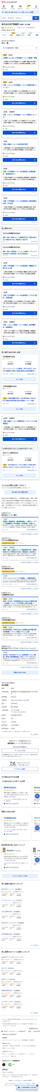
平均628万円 (31, 27)
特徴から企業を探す (15, 1045)
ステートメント (8, 1085)
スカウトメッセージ (7, 1040)
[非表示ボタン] (37, 1085)
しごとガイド (31, 1054)
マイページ (36, 8)
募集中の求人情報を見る (12, 803)
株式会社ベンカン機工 (9, 515)
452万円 (18, 963)
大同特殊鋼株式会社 (9, 620)
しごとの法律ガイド (21, 1054)
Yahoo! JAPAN (27, 1080)
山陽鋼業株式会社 (8, 595)
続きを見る (31, 374)
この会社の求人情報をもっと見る (28, 534)
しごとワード (5, 1056)
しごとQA (12, 8)
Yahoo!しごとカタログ (9, 1031)
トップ (4, 35)
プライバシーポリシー (11, 1083)
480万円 (18, 985)
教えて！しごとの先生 (8, 1054)
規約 (34, 1083)
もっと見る (33, 734)
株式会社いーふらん (14, 850)
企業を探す (4, 8)
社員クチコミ (20, 34)
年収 (30, 34)
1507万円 (19, 928)
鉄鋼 (12, 688)
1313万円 (19, 940)
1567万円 (19, 895)
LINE (13, 1064)
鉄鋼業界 (4, 30)
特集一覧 (20, 8)
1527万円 (19, 917)
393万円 (18, 974)
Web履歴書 (25, 1040)
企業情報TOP (21, 1031)
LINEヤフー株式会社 (7, 1072)
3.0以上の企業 (11, 30)
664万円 (18, 1007)
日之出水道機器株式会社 (10, 540)
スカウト (28, 8)
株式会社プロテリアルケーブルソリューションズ (19, 648)
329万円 (18, 996)
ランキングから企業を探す (29, 1045)
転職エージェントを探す (8, 1048)
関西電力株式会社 (10, 787)
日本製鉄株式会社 (8, 568)
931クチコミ (21, 27)
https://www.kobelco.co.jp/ (19, 700)
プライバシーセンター (24, 1083)
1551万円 (19, 906)
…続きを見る (12, 796)
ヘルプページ (32, 1019)
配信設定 (32, 1040)
